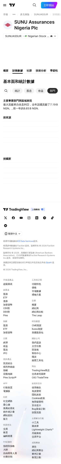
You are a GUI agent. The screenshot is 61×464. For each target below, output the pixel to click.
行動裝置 (7, 387)
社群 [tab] (29, 70)
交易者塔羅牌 (39, 373)
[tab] (17, 90)
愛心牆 (6, 404)
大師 (5, 449)
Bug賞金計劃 (38, 408)
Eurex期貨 (37, 329)
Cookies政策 (38, 398)
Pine (5, 315)
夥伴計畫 (36, 453)
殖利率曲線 (9, 366)
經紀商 (35, 308)
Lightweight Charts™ (43, 429)
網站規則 (7, 415)
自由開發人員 (10, 453)
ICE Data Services (25, 241)
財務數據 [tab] (17, 70)
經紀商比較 (37, 311)
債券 (5, 301)
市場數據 (36, 291)
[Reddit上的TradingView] (5, 225)
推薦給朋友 (9, 408)
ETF (5, 297)
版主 (5, 418)
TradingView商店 (41, 370)
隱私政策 (36, 394)
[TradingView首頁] (12, 5)
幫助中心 (36, 353)
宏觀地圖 (7, 373)
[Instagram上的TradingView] (29, 218)
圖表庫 (35, 426)
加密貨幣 (7, 304)
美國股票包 (37, 332)
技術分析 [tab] (41, 70)
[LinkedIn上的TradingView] (36, 218)
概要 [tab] (5, 70)
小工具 (35, 422)
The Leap (37, 315)
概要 (34, 304)
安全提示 (36, 405)
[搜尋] (34, 5)
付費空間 (7, 456)
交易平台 (36, 436)
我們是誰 (36, 342)
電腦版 (6, 391)
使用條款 (36, 387)
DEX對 (6, 311)
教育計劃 (36, 457)
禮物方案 (36, 294)
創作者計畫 (9, 411)
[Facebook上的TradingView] (13, 218)
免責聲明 (36, 391)
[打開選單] (4, 5)
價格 (34, 287)
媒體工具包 (37, 360)
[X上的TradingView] (5, 218)
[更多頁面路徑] (14, 14)
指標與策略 (9, 446)
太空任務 (36, 346)
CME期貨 (36, 325)
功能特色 (36, 284)
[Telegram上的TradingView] (44, 218)
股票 (5, 294)
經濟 (5, 342)
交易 (5, 428)
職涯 (34, 356)
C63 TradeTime (40, 377)
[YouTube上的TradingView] (21, 218)
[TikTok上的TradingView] (52, 218)
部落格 (35, 349)
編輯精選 (7, 436)
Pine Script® (9, 377)
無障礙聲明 (37, 401)
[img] (51, 36)
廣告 (34, 446)
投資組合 (7, 363)
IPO (5, 353)
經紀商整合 (37, 450)
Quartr (49, 262)
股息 (5, 349)
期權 (5, 370)
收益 (5, 346)
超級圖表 (7, 284)
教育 (5, 432)
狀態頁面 (36, 412)
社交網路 (7, 401)
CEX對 (6, 308)
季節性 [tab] (54, 70)
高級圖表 (36, 433)
